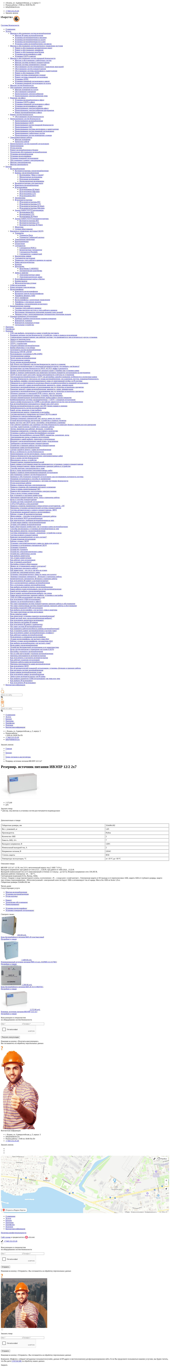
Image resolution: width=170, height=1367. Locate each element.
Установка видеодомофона (16, 908)
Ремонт (8, 900)
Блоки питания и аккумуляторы (18, 757)
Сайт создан (6, 1237)
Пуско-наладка (11, 896)
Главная (9, 749)
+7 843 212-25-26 (12, 11)
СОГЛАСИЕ (17, 1361)
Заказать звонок (7, 745)
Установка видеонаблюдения (17, 894)
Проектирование (12, 904)
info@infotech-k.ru (13, 739)
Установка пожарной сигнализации (20, 910)
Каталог (9, 753)
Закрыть (4, 1365)
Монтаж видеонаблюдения (16, 892)
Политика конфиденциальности (13, 1233)
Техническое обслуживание (16, 902)
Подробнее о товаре (9, 939)
